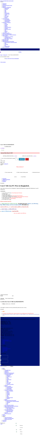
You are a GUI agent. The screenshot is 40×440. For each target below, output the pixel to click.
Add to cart (22, 159)
